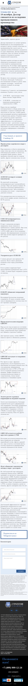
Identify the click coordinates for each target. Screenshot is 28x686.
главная (3, 7)
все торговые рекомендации (12, 7)
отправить (21, 571)
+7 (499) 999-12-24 (12, 667)
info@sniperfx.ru (16, 676)
